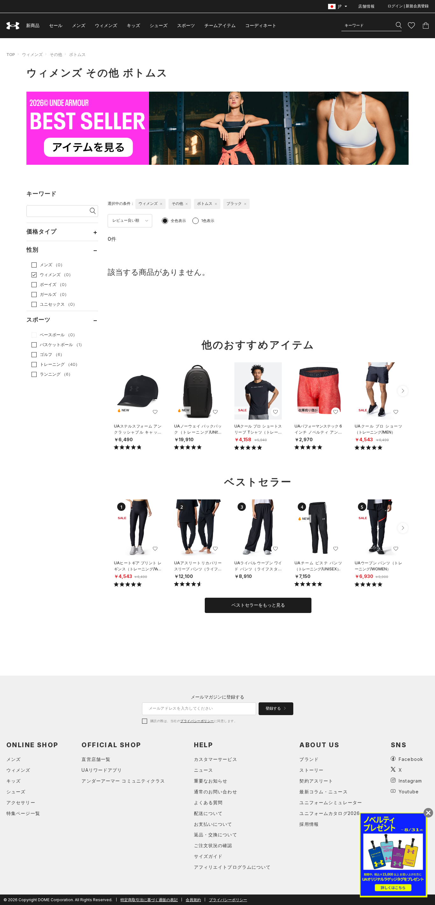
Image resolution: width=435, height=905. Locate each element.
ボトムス (77, 54)
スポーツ (186, 25)
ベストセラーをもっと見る (258, 605)
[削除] (161, 204)
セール (55, 25)
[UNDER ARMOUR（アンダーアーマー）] (13, 25)
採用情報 (308, 824)
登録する (274, 708)
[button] (403, 391)
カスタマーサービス (215, 759)
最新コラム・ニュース (323, 791)
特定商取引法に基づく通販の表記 (149, 899)
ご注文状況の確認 (213, 845)
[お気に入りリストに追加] (155, 411)
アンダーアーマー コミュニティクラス (123, 780)
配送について (208, 813)
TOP (10, 54)
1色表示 (207, 220)
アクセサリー (20, 802)
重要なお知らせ (211, 780)
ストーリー (311, 770)
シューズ (159, 25)
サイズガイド (208, 856)
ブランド (308, 759)
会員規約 (193, 899)
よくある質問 (208, 802)
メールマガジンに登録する (217, 697)
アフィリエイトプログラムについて (232, 867)
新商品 (32, 25)
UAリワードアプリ (102, 770)
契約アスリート (316, 780)
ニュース (203, 770)
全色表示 (178, 220)
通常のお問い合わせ (215, 791)
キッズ (133, 25)
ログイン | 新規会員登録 (408, 6)
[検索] (399, 25)
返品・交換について (215, 834)
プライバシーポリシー (197, 721)
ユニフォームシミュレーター (330, 802)
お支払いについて (213, 824)
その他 (56, 54)
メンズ (78, 25)
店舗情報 (366, 6)
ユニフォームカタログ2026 (329, 813)
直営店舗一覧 (96, 759)
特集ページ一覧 (23, 813)
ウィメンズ (106, 25)
